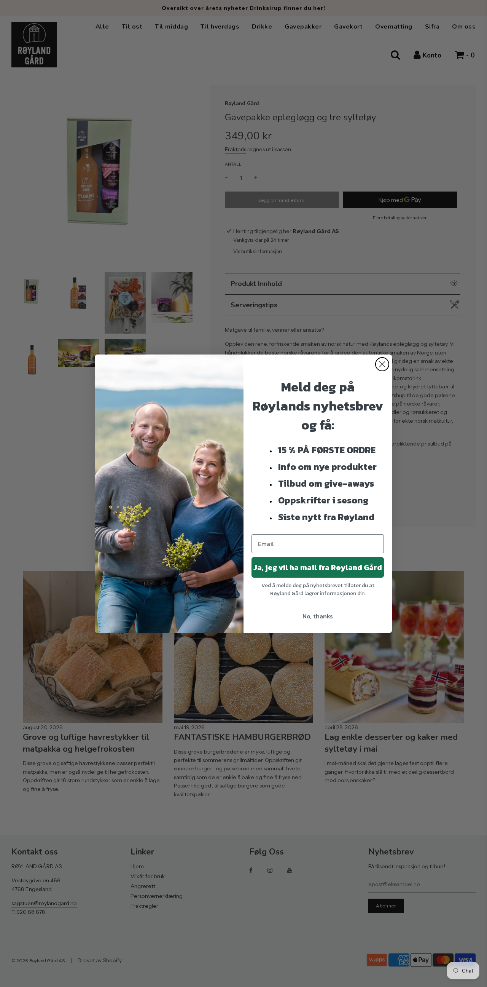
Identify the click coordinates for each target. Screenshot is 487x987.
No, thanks (317, 616)
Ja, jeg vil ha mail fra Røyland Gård (317, 567)
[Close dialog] (382, 364)
